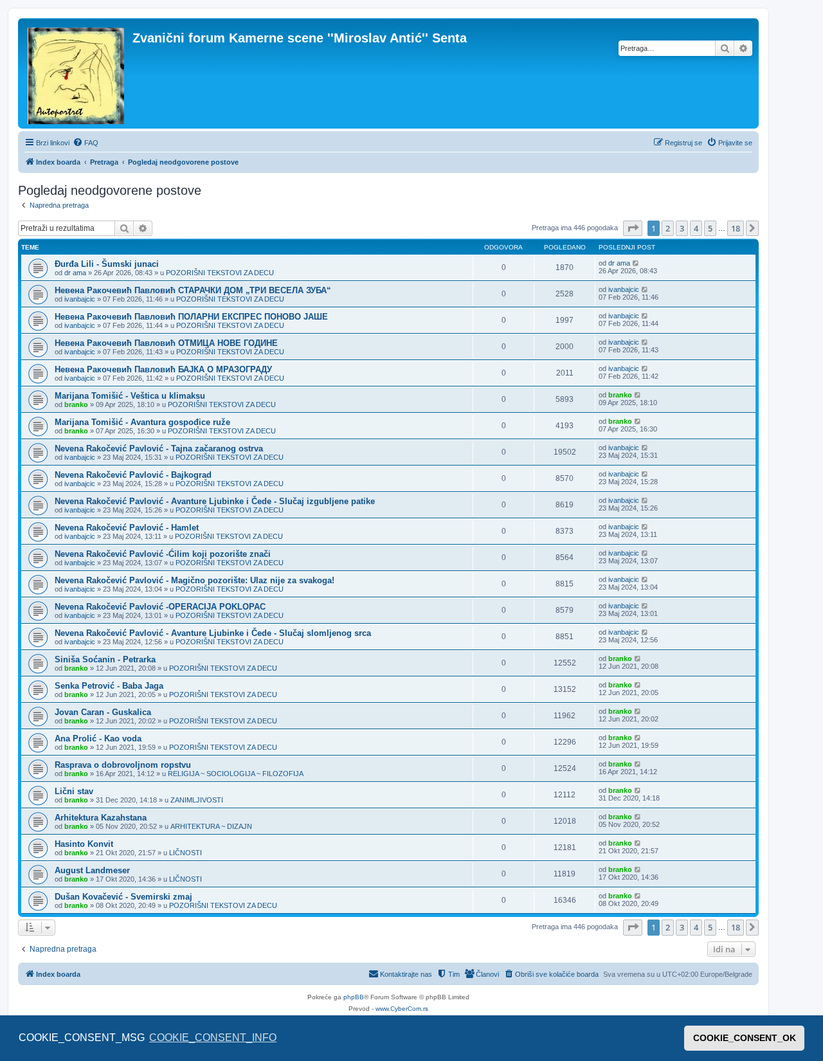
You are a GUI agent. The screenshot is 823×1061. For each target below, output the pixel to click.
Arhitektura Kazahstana (101, 817)
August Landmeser (92, 870)
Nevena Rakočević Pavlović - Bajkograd (133, 475)
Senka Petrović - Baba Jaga (109, 686)
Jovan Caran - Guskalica (103, 712)
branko (76, 404)
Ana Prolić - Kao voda (98, 738)
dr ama (75, 273)
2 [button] (667, 228)
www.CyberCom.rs (401, 1008)
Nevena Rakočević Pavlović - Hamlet (127, 527)
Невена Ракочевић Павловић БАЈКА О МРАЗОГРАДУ (163, 369)
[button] (632, 228)
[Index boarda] (76, 73)
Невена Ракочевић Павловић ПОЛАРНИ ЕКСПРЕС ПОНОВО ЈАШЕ (191, 317)
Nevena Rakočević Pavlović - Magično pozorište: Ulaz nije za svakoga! (194, 580)
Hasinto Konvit (84, 844)
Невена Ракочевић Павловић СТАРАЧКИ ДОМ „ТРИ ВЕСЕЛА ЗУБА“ (193, 290)
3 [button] (682, 228)
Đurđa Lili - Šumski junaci (107, 264)
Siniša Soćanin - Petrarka (105, 659)
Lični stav (74, 791)
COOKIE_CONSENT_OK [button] (744, 1038)
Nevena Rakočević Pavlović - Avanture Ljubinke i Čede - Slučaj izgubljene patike (215, 501)
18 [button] (735, 228)
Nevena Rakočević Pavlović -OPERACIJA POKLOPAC (160, 607)
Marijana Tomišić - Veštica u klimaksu (130, 396)
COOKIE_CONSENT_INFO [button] (212, 1037)
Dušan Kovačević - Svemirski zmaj (123, 897)
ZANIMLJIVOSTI (196, 800)
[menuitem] (85, 142)
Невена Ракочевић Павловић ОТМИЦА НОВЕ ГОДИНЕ (166, 343)
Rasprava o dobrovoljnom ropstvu (123, 765)
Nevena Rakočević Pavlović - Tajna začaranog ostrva (159, 448)
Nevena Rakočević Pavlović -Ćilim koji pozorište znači (163, 554)
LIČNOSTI (185, 853)
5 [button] (710, 228)
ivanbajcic (79, 299)
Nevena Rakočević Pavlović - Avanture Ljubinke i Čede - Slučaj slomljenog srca (213, 633)
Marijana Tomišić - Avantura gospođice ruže (142, 422)
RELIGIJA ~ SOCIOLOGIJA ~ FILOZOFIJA (235, 773)
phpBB (353, 997)
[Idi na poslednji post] (636, 263)
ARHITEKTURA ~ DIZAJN (211, 826)
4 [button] (696, 228)
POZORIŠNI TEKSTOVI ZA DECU (220, 273)
